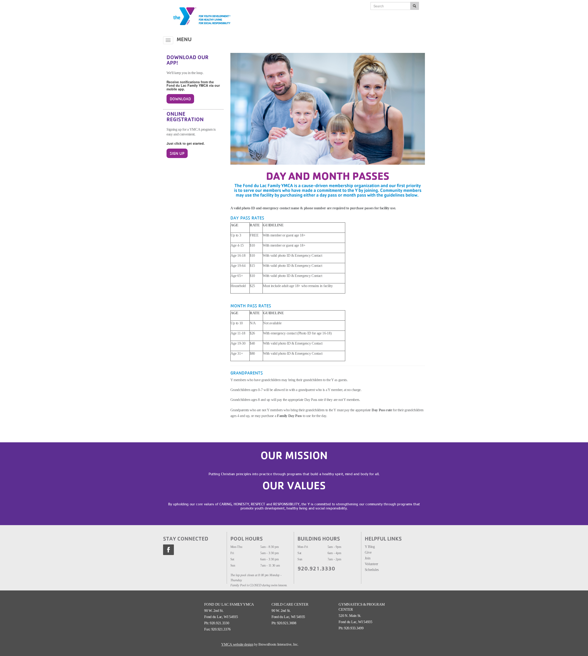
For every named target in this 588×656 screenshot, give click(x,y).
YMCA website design (237, 644)
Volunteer (372, 564)
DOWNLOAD (180, 98)
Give (368, 552)
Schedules (372, 570)
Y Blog (370, 547)
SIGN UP (177, 153)
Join (368, 558)
